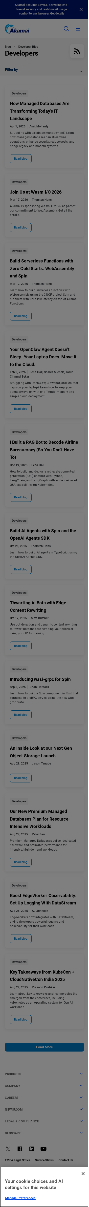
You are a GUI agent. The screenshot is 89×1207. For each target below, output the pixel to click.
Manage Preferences (20, 1198)
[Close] (83, 1173)
